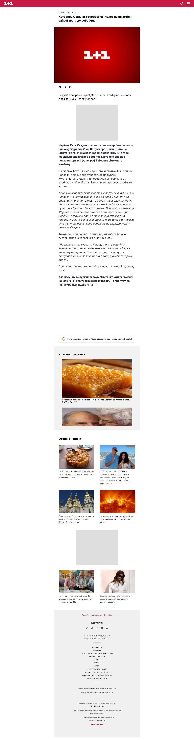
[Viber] (70, 87)
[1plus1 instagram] (87, 628)
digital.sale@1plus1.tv (97, 713)
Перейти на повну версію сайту (97, 615)
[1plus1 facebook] (102, 628)
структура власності (97, 669)
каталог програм (97, 656)
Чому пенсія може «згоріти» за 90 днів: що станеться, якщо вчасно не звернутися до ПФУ (75, 599)
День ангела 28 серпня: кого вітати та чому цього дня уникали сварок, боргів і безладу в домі (76, 519)
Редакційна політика (97, 678)
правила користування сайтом (97, 675)
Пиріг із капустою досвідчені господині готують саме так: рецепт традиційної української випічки (76, 474)
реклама (97, 650)
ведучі (97, 663)
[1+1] (8, 3)
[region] (97, 123)
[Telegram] (65, 87)
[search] (181, 3)
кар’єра (97, 660)
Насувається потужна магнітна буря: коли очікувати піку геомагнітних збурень (116, 519)
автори (97, 666)
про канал (97, 647)
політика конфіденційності (97, 672)
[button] (188, 3)
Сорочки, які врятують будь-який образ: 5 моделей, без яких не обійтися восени (115, 599)
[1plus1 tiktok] (97, 628)
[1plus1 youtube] (107, 628)
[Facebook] (60, 87)
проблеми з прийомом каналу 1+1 (97, 653)
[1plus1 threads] (92, 628)
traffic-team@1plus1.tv (97, 720)
